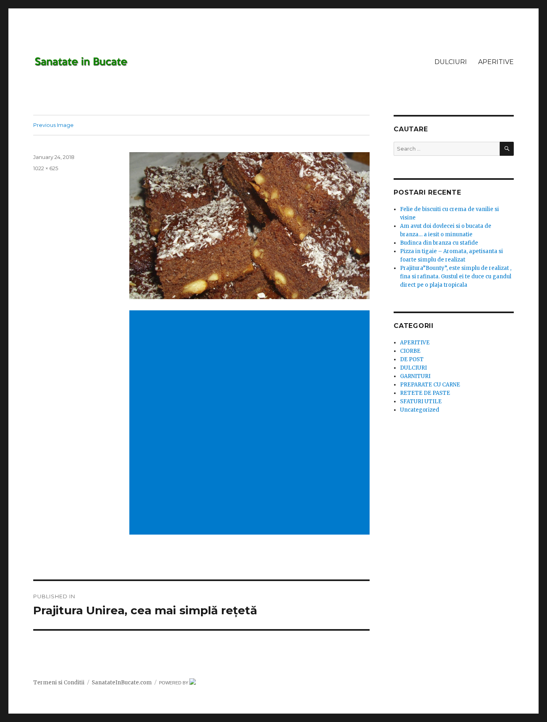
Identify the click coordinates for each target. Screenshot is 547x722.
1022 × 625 (45, 168)
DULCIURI (450, 62)
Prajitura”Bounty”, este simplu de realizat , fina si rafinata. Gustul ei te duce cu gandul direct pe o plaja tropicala (455, 276)
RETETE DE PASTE (425, 393)
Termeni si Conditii (58, 682)
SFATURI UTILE (421, 401)
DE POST (412, 359)
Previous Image (53, 125)
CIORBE (410, 351)
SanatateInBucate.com (122, 682)
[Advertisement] (251, 367)
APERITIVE (496, 62)
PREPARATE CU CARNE (430, 384)
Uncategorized (419, 409)
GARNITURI (415, 376)
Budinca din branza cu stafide (439, 242)
